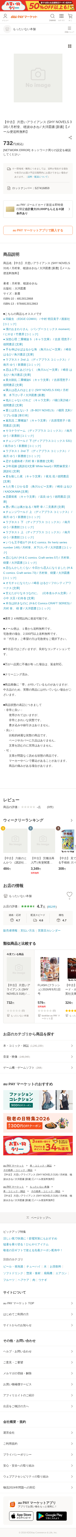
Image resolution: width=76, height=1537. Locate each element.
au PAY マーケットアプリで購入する (38, 230)
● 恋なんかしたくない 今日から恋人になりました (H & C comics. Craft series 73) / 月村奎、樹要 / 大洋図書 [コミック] (38, 572)
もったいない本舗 (39, 1186)
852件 (52, 906)
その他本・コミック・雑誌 (17, 1170)
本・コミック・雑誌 (41, 1165)
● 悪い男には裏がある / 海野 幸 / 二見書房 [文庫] (34, 506)
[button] (70, 137)
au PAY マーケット (13, 1165)
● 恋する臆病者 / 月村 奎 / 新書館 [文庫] (28, 461)
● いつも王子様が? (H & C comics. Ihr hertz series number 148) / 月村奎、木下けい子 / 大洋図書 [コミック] (37, 547)
